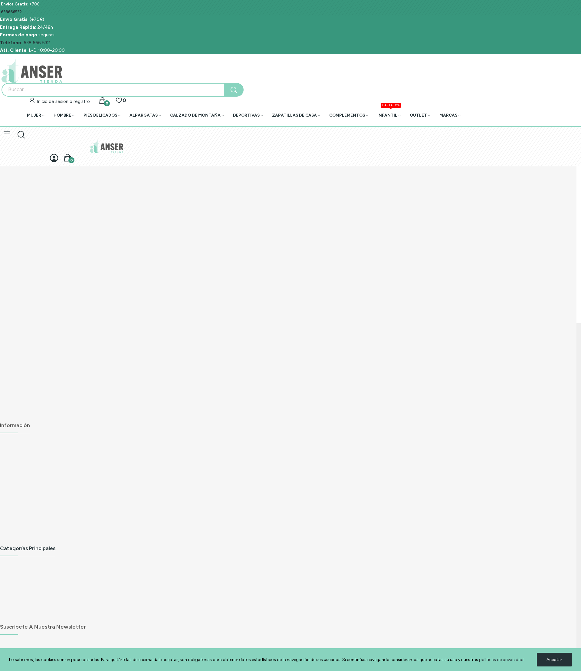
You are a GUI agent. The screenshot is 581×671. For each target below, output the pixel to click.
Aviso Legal (12, 454)
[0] (119, 101)
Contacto (10, 541)
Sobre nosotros (16, 508)
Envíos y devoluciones (22, 443)
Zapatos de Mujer (18, 577)
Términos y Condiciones (24, 464)
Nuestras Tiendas (18, 519)
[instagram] (17, 418)
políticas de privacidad (501, 659)
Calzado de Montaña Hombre (30, 620)
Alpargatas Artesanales (24, 566)
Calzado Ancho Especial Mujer (31, 598)
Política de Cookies (20, 486)
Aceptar (554, 659)
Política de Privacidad (22, 475)
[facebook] (3, 418)
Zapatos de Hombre (21, 587)
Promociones (13, 530)
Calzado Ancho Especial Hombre (33, 609)
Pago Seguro (13, 497)
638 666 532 (25, 42)
